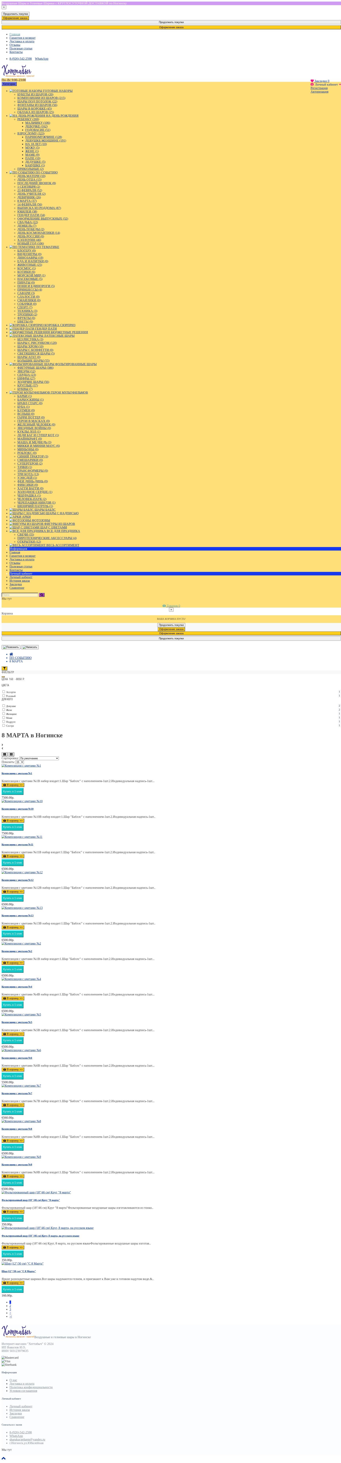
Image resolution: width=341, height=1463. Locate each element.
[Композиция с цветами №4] (21, 979)
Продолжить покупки (15, 13)
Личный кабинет (20, 577)
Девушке (173, 706)
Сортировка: (10, 758)
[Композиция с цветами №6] (21, 1050)
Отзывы (14, 45)
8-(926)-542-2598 (20, 58)
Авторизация (319, 91)
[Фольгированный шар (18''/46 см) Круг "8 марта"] (36, 1192)
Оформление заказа (15, 18)
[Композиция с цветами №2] (21, 943)
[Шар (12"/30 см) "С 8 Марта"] (23, 1263)
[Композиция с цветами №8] (21, 1121)
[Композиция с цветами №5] (21, 1014)
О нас (13, 1380)
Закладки (15, 1413)
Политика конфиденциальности (31, 1387)
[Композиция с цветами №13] (22, 907)
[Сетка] (11, 754)
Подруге (173, 721)
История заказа (19, 580)
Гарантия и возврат (22, 37)
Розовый (173, 695)
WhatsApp (41, 58)
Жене (173, 709)
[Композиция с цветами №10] (22, 801)
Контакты (16, 52)
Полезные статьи (20, 48)
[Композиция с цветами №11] (22, 836)
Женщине (173, 713)
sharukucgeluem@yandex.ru (27, 1439)
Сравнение (16, 1417)
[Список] (4, 754)
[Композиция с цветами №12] (22, 872)
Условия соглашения (23, 1390)
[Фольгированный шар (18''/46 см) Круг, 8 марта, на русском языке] (48, 1228)
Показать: (8, 762)
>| (10, 1316)
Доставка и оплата (21, 41)
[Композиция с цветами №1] (21, 765)
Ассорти (173, 692)
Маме (173, 717)
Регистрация (319, 88)
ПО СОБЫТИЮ (20, 657)
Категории (9, 83)
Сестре (173, 725)
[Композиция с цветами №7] (21, 1085)
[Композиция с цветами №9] (21, 1157)
